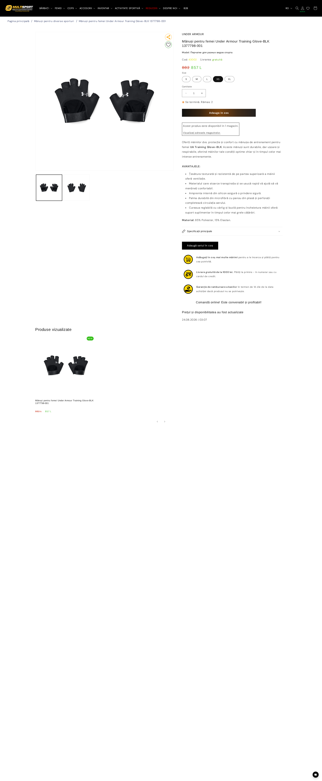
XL (229, 79)
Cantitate (187, 86)
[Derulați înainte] (164, 421)
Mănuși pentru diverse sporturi (54, 21)
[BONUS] (302, 8)
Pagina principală (18, 21)
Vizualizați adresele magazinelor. (202, 132)
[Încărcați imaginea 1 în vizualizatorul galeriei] (49, 188)
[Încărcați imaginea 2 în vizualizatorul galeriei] (77, 188)
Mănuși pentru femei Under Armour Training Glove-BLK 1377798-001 (122, 21)
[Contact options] (316, 775)
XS (218, 79)
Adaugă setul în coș (200, 245)
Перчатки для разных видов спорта (211, 52)
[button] (45, 8)
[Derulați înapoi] (157, 421)
